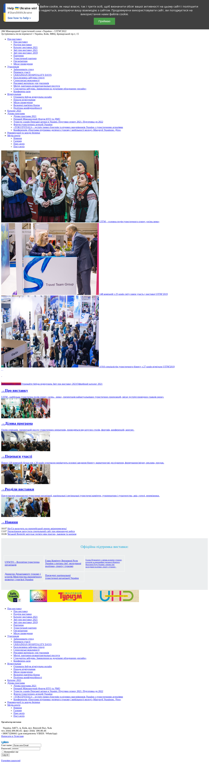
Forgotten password (10, 760)
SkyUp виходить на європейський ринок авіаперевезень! (37, 528)
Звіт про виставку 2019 (25, 53)
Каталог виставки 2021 (25, 47)
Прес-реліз (18, 143)
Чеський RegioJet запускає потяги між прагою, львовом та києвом (41, 534)
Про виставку (14, 39)
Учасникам (13, 66)
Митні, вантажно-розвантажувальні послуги (36, 86)
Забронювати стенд (23, 69)
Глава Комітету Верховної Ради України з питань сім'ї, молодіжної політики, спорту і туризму (63, 563)
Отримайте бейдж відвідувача (37, 384)
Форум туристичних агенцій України (32, 124)
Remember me (11, 752)
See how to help (18, 18)
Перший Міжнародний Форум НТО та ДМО (36, 119)
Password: (6, 748)
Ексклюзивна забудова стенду (29, 77)
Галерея (17, 141)
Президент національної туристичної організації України (62, 576)
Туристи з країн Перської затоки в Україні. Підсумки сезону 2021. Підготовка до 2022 (58, 121)
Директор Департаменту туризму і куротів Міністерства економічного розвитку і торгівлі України (23, 577)
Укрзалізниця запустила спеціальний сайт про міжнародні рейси (41, 531)
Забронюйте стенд (11, 384)
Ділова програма (16, 113)
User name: (6, 745)
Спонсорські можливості (26, 80)
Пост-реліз (18, 146)
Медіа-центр (13, 135)
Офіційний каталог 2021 (90, 384)
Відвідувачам (14, 94)
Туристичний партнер (25, 58)
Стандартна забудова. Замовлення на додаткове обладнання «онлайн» (49, 88)
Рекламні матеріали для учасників (31, 83)
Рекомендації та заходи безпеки (23, 132)
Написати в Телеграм (12, 736)
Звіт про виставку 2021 (25, 50)
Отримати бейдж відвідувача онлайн (32, 97)
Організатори (20, 61)
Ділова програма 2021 (24, 116)
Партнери (18, 55)
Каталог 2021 (14, 110)
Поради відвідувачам (24, 99)
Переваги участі (21, 72)
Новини (17, 138)
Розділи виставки (22, 44)
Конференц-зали (22, 91)
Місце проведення (23, 64)
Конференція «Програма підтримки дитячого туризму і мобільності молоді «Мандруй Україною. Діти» (67, 130)
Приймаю (104, 21)
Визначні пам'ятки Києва (26, 105)
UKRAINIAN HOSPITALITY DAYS (32, 75)
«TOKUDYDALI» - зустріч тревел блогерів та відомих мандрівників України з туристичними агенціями (68, 127)
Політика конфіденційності (27, 108)
